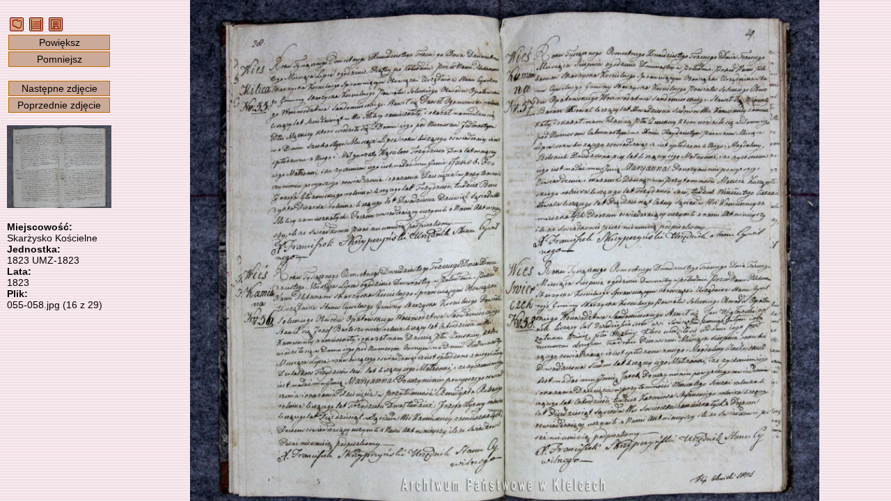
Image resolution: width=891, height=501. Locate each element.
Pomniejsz (59, 59)
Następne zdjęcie (59, 88)
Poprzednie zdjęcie (59, 105)
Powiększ (59, 42)
